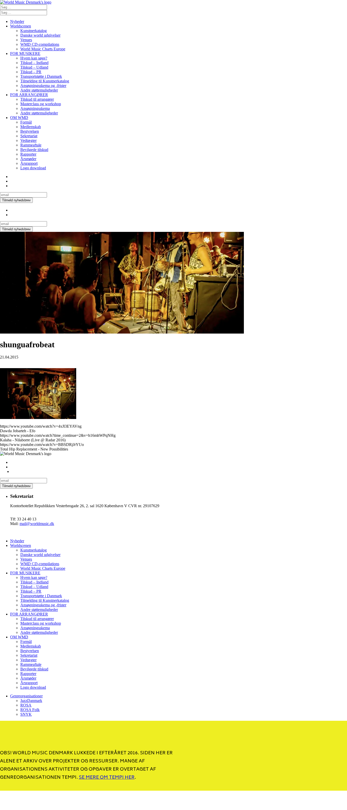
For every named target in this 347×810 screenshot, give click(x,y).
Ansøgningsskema (35, 108)
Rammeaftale (30, 145)
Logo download (33, 168)
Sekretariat (28, 136)
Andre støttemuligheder (39, 90)
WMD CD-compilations (39, 44)
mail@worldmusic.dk (37, 523)
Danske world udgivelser (40, 35)
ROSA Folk (30, 710)
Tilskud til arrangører (37, 99)
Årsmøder (28, 159)
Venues (26, 40)
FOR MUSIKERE (25, 53)
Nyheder (17, 21)
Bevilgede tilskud (34, 149)
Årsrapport (29, 163)
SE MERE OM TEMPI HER (107, 778)
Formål (26, 122)
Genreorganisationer (26, 696)
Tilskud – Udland (34, 67)
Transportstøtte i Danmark (41, 76)
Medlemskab (30, 127)
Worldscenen (20, 26)
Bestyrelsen (29, 131)
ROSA (25, 705)
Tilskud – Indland (34, 63)
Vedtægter (28, 140)
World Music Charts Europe (42, 49)
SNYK (26, 714)
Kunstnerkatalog (33, 30)
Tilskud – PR (30, 72)
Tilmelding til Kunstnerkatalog (44, 81)
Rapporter (28, 154)
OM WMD (19, 117)
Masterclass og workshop (40, 104)
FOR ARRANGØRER (29, 95)
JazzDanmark (31, 700)
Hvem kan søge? (33, 58)
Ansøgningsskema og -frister (43, 85)
